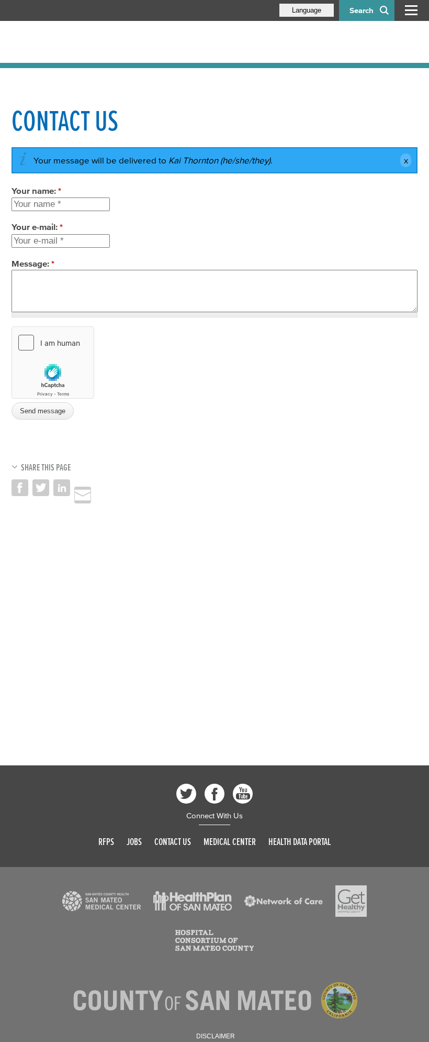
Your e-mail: (37, 227)
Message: (33, 263)
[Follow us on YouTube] (243, 794)
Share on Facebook (20, 487)
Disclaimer (215, 1036)
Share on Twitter (40, 487)
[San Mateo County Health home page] (79, 42)
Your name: (36, 190)
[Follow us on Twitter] (186, 794)
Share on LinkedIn (61, 487)
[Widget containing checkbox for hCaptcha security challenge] (53, 362)
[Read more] (101, 901)
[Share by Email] (82, 495)
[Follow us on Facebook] (214, 794)
